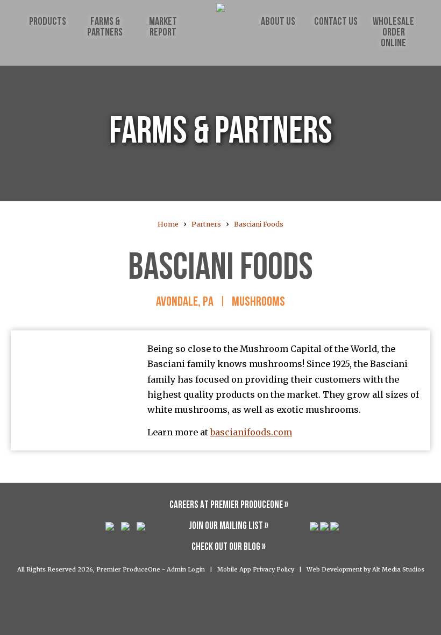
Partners (206, 224)
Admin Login (186, 569)
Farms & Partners (105, 27)
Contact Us (336, 22)
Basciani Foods (258, 224)
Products (47, 22)
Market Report (163, 27)
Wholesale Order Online (393, 33)
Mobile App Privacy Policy (255, 569)
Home (168, 224)
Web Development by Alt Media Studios (365, 569)
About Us (278, 22)
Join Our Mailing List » (228, 526)
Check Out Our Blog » (228, 547)
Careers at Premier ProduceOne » (228, 505)
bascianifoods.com (251, 432)
